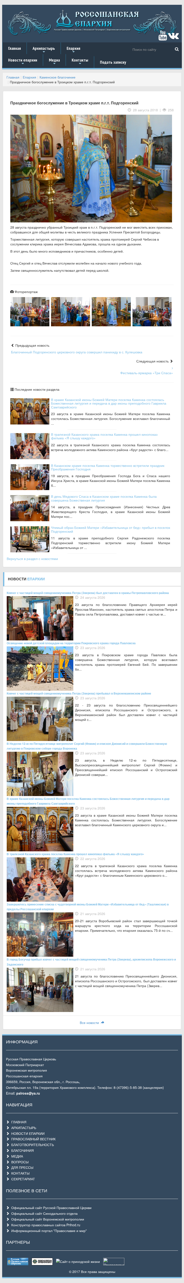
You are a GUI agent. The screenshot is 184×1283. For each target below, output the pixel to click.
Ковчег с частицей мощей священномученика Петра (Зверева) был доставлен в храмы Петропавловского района (88, 593)
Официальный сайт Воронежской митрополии (46, 1219)
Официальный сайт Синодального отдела (43, 1213)
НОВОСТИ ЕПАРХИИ (27, 1133)
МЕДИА (16, 1156)
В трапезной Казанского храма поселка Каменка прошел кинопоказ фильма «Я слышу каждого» (104, 436)
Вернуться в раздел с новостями (32, 558)
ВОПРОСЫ (19, 1161)
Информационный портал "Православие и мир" (48, 1230)
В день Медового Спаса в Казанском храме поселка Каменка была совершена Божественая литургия (104, 498)
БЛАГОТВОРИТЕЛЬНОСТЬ (31, 1144)
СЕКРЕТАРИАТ (22, 1178)
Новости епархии (22, 61)
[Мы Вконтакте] (173, 37)
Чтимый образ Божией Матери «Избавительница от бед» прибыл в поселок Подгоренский (110, 529)
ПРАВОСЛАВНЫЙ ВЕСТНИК (32, 1138)
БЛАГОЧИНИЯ (21, 1150)
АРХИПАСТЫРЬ (22, 1127)
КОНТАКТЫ (19, 1173)
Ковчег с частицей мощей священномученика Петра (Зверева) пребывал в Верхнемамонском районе (79, 693)
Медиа (54, 61)
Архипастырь (44, 49)
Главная (14, 48)
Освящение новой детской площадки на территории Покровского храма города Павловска (71, 643)
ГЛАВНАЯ (17, 1121)
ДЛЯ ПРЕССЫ (21, 1167)
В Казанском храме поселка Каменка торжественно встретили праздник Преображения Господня (107, 467)
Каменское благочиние (57, 77)
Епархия (73, 49)
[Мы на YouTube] (162, 37)
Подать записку (113, 62)
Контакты (80, 61)
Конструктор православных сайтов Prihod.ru (44, 1224)
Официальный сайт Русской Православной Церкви (50, 1207)
